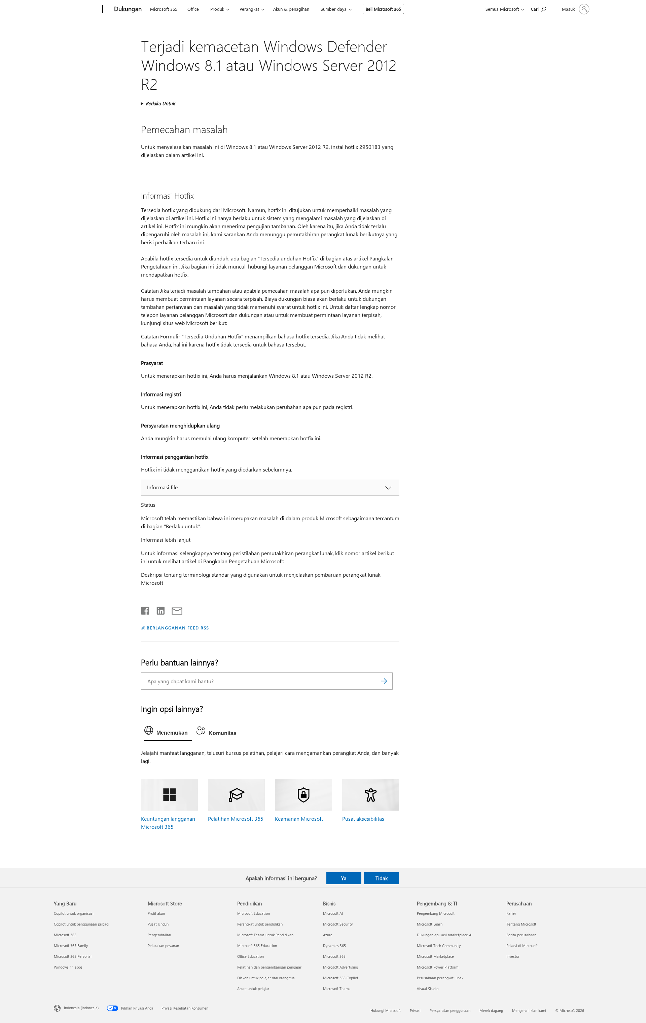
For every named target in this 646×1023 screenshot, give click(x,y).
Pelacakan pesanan (163, 945)
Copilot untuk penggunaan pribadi (81, 924)
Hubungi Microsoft (385, 1010)
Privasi (415, 1010)
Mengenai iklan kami (529, 1010)
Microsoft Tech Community (439, 945)
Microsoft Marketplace (435, 956)
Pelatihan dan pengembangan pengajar (269, 967)
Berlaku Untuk (160, 103)
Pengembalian (159, 934)
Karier (511, 913)
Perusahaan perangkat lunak (440, 977)
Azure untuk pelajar (253, 988)
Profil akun (156, 913)
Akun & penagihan (291, 9)
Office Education (250, 956)
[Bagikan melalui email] (174, 609)
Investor (512, 956)
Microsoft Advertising (340, 967)
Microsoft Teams (336, 988)
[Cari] (384, 681)
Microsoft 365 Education (257, 945)
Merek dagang (491, 1010)
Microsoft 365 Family (71, 945)
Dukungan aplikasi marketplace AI (444, 934)
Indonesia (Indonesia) (81, 1007)
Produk (217, 9)
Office (193, 9)
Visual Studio (427, 988)
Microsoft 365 (163, 9)
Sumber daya (334, 9)
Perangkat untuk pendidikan (260, 924)
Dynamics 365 (334, 945)
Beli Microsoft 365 (383, 9)
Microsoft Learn (429, 924)
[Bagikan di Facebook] (145, 609)
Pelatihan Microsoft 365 (235, 818)
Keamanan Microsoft (299, 818)
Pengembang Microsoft (436, 913)
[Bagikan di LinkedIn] (158, 609)
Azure (327, 934)
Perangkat (249, 9)
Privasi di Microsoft (522, 945)
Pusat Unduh (158, 924)
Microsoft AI (333, 913)
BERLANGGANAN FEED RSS (178, 627)
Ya (344, 878)
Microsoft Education (253, 913)
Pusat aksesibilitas (363, 818)
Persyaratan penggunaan (450, 1010)
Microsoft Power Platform (437, 967)
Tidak (381, 878)
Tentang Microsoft (521, 924)
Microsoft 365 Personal (73, 956)
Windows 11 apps (68, 967)
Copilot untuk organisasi (74, 913)
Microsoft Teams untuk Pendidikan (265, 934)
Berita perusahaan (521, 934)
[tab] (168, 732)
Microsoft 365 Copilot (340, 977)
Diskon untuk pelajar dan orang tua (266, 977)
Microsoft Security (338, 924)
